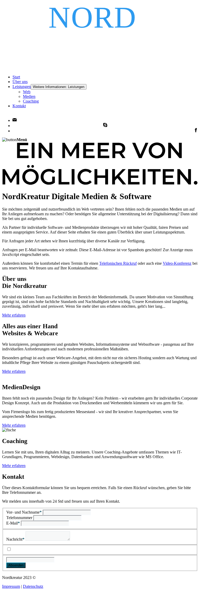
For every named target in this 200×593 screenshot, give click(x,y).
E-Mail (13, 523)
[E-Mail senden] (14, 120)
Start (16, 77)
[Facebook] (196, 131)
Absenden (15, 565)
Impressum (11, 586)
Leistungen (21, 86)
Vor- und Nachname (24, 512)
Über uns (20, 81)
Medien (29, 96)
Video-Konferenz (177, 263)
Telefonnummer (19, 517)
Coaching (31, 101)
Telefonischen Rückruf (118, 263)
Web (26, 92)
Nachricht (15, 539)
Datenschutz (33, 586)
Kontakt (19, 106)
